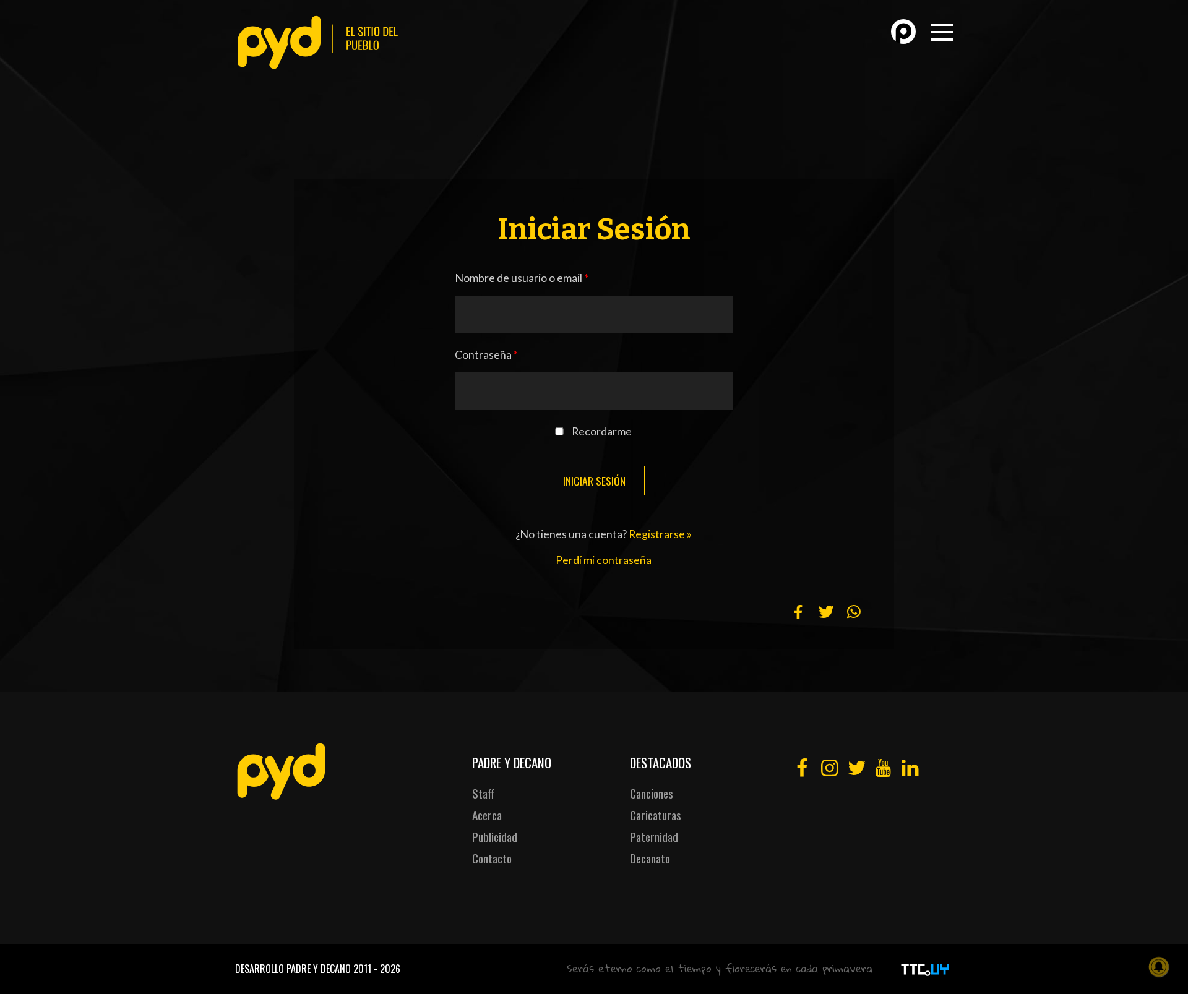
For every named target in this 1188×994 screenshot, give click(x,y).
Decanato (650, 858)
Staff (483, 793)
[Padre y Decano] (321, 42)
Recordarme (602, 431)
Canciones (651, 793)
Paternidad (654, 837)
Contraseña (486, 354)
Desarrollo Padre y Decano (293, 968)
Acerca (487, 815)
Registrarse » (660, 534)
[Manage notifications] (1159, 967)
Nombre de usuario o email (521, 278)
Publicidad (494, 837)
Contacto (492, 858)
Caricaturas (655, 815)
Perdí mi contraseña (604, 560)
